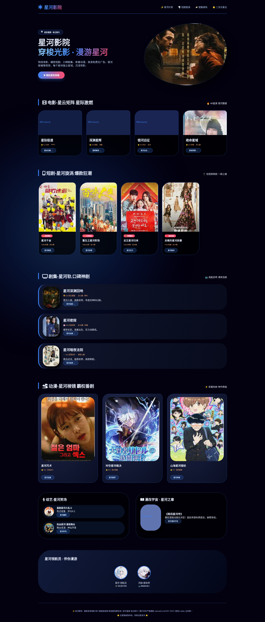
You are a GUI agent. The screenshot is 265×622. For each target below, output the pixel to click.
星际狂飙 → (48, 151)
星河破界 (112, 478)
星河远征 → (145, 151)
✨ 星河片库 (167, 7)
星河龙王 (130, 250)
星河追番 (47, 478)
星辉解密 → (96, 151)
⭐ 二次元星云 (220, 7)
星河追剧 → (70, 304)
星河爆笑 (63, 515)
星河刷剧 (47, 250)
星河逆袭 (89, 250)
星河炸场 (63, 531)
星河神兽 (176, 478)
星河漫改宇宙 (173, 521)
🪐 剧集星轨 (201, 7)
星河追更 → (70, 363)
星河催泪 (171, 250)
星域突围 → (193, 151)
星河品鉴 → (70, 333)
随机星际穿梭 (52, 75)
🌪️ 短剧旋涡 (184, 7)
